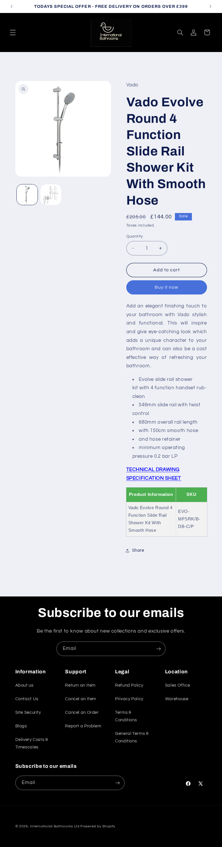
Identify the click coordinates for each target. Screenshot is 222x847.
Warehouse (176, 699)
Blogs (21, 726)
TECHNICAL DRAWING (153, 469)
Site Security (28, 712)
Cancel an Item (80, 699)
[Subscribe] (158, 649)
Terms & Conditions (126, 716)
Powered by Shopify (97, 826)
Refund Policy (129, 685)
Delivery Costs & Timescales (31, 743)
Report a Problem (83, 726)
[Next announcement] (210, 6)
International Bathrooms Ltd (54, 826)
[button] (12, 32)
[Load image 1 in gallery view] (27, 194)
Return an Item (80, 685)
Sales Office (177, 685)
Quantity (134, 236)
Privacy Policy (129, 699)
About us (24, 685)
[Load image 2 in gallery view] (50, 194)
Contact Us (26, 699)
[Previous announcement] (11, 6)
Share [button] (138, 550)
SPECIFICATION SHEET (153, 478)
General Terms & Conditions (132, 737)
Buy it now (167, 287)
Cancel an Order (82, 712)
